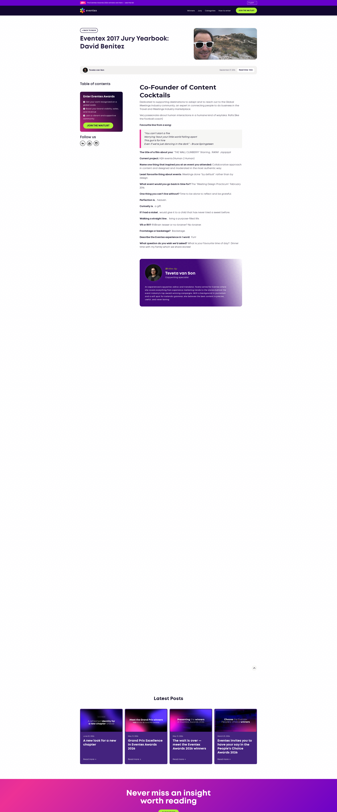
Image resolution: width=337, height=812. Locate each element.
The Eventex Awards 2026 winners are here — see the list (110, 3)
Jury (200, 10)
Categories (210, 10)
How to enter (225, 10)
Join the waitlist (246, 10)
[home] (88, 10)
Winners (191, 10)
